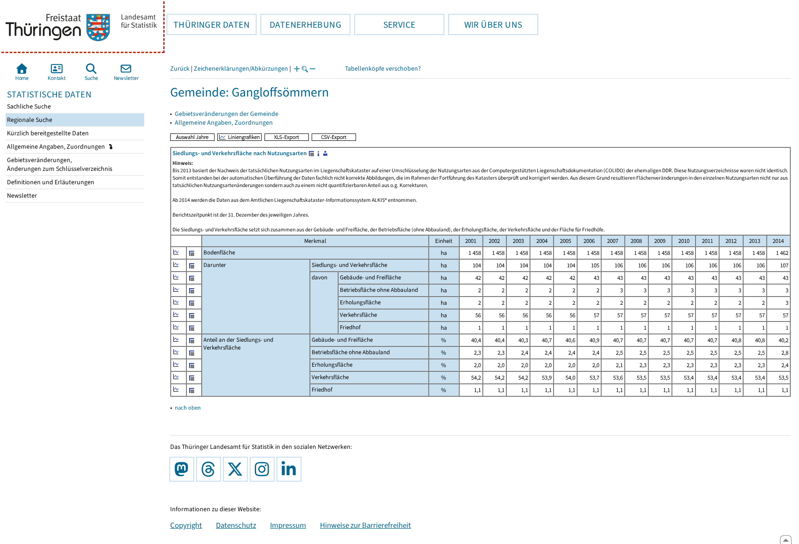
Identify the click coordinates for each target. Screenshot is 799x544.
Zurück (180, 68)
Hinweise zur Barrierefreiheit (365, 525)
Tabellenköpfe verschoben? (383, 68)
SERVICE (384, 24)
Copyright (186, 525)
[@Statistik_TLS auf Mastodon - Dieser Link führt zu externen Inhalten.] (183, 469)
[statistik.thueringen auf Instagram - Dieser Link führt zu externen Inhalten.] (264, 469)
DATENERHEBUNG (300, 24)
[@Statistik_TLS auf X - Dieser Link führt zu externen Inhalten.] (237, 469)
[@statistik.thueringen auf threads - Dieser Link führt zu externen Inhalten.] (210, 469)
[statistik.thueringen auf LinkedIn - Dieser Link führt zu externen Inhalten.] (290, 469)
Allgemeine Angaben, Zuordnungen (57, 146)
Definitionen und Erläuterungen (50, 182)
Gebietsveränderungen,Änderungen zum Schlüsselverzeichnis (59, 164)
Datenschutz (236, 525)
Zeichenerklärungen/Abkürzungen (241, 68)
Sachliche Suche (28, 106)
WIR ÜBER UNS (485, 24)
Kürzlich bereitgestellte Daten (47, 133)
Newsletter (21, 195)
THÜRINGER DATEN (208, 24)
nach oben (188, 407)
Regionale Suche (29, 119)
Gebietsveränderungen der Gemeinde (226, 113)
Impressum (288, 525)
